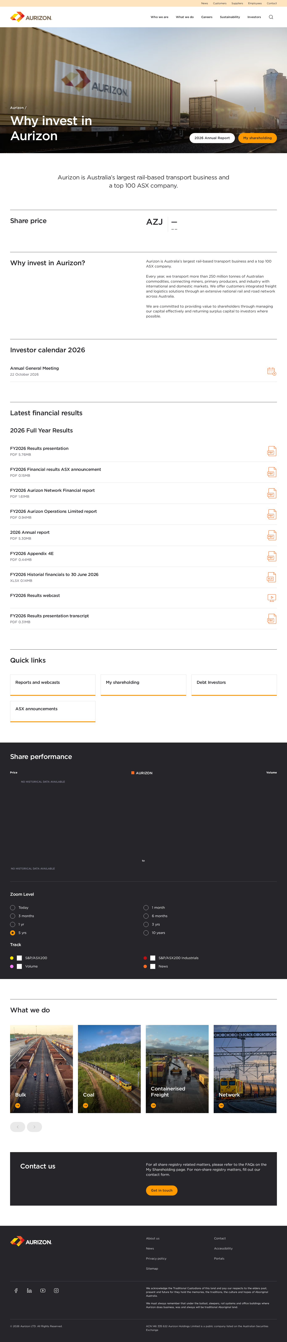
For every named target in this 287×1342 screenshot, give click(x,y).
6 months (159, 916)
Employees (255, 3)
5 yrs (22, 933)
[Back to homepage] (31, 1241)
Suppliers (237, 3)
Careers (206, 17)
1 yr (21, 924)
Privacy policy (156, 1258)
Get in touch (161, 1190)
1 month (158, 908)
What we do (185, 17)
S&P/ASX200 (36, 958)
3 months (26, 916)
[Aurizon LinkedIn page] (29, 1290)
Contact (272, 3)
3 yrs (156, 924)
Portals (219, 1258)
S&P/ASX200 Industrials (179, 958)
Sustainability (230, 17)
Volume (31, 966)
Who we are (159, 17)
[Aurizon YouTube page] (43, 1290)
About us (152, 1238)
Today (23, 908)
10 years (158, 933)
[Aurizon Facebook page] (16, 1290)
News (204, 3)
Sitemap (152, 1268)
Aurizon (17, 108)
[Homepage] (31, 17)
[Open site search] (271, 17)
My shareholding (257, 138)
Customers (219, 3)
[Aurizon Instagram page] (56, 1290)
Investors (254, 17)
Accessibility (223, 1248)
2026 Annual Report (212, 138)
